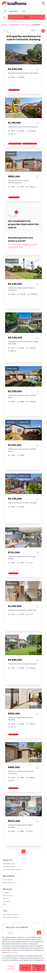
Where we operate (9, 882)
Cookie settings (10, 967)
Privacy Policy (13, 952)
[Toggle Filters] (4, 17)
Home (4, 24)
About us (6, 898)
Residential (14, 24)
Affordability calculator (11, 914)
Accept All (38, 967)
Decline (25, 968)
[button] (19, 11)
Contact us (7, 901)
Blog (4, 904)
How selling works (9, 864)
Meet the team (8, 896)
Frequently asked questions (12, 869)
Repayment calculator (10, 917)
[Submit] (39, 933)
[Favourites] (37, 69)
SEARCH (26, 17)
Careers (6, 893)
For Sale (25, 24)
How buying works (9, 866)
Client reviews (8, 880)
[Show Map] (43, 31)
